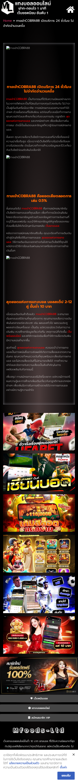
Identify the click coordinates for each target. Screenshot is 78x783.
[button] (70, 9)
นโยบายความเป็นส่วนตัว (24, 763)
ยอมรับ (66, 775)
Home (7, 20)
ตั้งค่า (63, 767)
